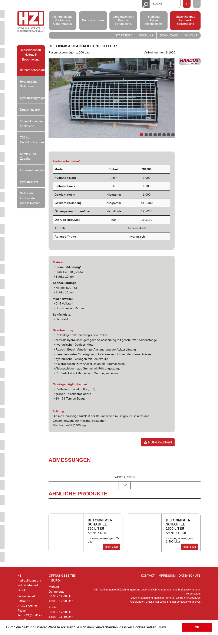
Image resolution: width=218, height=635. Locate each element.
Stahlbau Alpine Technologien (154, 20)
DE (187, 4)
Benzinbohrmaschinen (93, 20)
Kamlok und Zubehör (28, 156)
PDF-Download (159, 442)
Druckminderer (30, 109)
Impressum (167, 575)
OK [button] (197, 627)
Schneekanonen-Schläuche (31, 123)
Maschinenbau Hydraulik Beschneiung (185, 20)
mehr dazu (111, 546)
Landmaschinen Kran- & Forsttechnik (123, 20)
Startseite (123, 35)
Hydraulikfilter (29, 181)
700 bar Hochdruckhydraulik (32, 140)
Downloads (169, 35)
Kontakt (190, 35)
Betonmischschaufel (32, 70)
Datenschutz (190, 575)
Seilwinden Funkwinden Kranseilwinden (30, 198)
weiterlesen (125, 477)
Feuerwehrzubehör (32, 170)
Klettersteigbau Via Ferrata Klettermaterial (62, 20)
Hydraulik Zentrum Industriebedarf (30, 22)
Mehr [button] (162, 627)
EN (197, 4)
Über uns (146, 35)
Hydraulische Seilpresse (28, 84)
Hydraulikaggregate (32, 98)
